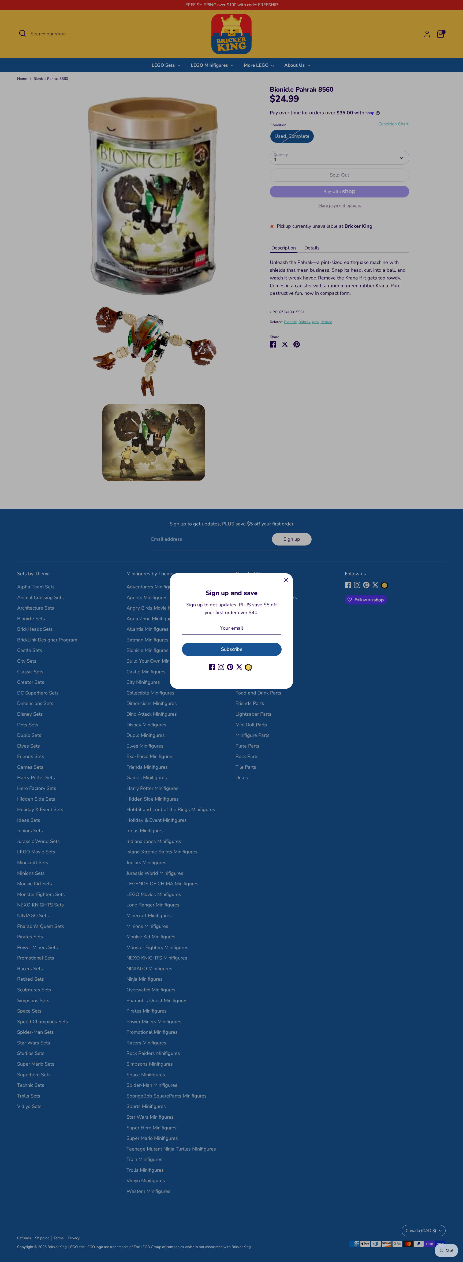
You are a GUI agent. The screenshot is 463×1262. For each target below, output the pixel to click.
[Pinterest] (230, 667)
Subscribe (231, 649)
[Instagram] (221, 667)
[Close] (286, 580)
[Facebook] (212, 667)
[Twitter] (239, 667)
